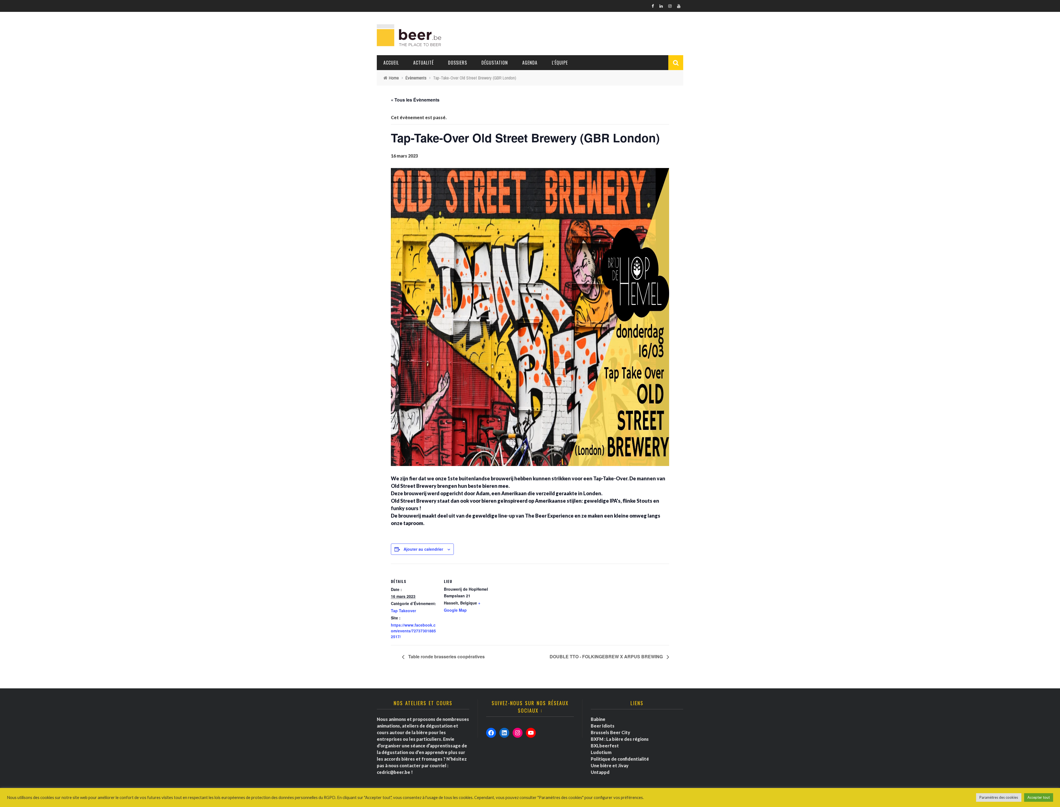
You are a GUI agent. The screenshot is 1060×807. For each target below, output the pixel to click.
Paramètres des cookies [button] (998, 797)
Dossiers (457, 62)
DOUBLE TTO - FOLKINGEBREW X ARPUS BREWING (607, 656)
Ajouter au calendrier (423, 549)
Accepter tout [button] (1038, 797)
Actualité (423, 62)
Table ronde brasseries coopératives (446, 656)
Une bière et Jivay (610, 765)
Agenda (529, 62)
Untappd (600, 772)
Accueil (391, 62)
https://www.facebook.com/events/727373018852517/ (413, 630)
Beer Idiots (602, 725)
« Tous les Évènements (415, 100)
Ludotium (601, 752)
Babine (598, 719)
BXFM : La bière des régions (620, 739)
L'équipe (560, 62)
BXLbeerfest (605, 745)
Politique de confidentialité (620, 758)
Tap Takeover (403, 610)
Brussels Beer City (610, 732)
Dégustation (494, 62)
